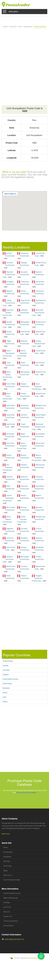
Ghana (5, 701)
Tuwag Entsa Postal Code (9, 302)
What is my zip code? (14, 171)
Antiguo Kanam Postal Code (38, 343)
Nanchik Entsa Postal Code (9, 324)
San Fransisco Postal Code (8, 467)
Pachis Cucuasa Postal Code (21, 519)
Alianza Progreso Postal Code (36, 457)
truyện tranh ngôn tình (34, 949)
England (6, 674)
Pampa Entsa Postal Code (23, 396)
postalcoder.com (33, 958)
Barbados (6, 688)
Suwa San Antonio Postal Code (8, 312)
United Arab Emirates (10, 679)
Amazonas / (27, 26)
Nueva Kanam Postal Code (7, 374)
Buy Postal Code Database (26, 792)
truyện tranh (19, 949)
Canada (5, 665)
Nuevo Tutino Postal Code (7, 396)
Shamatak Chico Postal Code (38, 312)
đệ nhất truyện (5, 949)
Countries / (13, 26)
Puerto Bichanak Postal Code (22, 353)
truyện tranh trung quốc (22, 952)
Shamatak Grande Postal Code (38, 426)
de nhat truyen (12, 949)
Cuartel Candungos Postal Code (8, 498)
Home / (5, 26)
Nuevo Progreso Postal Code (22, 445)
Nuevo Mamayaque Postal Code (9, 353)
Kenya (5, 692)
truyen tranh (26, 949)
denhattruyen (43, 952)
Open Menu (13, 11)
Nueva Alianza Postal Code (7, 519)
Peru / (20, 26)
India (4, 697)
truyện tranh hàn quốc (10, 952)
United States (8, 661)
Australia (6, 670)
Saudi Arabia (7, 683)
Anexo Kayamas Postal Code (37, 386)
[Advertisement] (24, 61)
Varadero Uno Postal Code (8, 559)
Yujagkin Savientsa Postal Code (37, 578)
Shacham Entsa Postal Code (9, 274)
